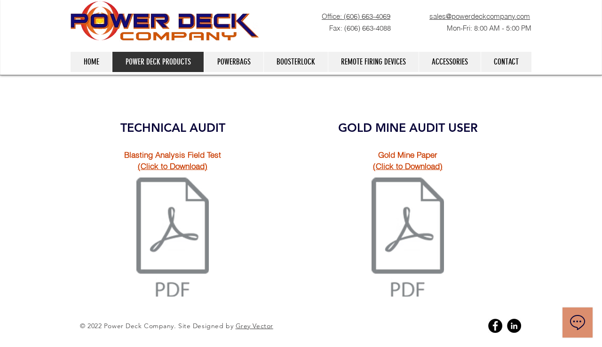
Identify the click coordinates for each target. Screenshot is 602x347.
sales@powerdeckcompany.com (479, 16)
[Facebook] (495, 326)
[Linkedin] (514, 326)
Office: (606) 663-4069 (356, 16)
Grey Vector (254, 326)
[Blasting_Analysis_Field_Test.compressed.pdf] (172, 238)
